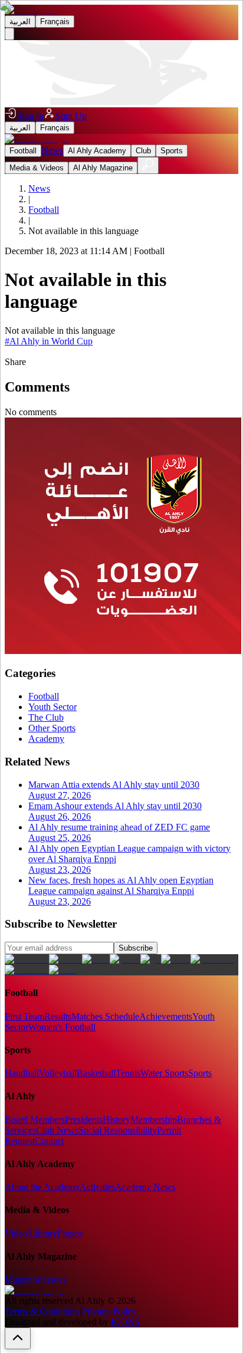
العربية (20, 21)
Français (55, 21)
